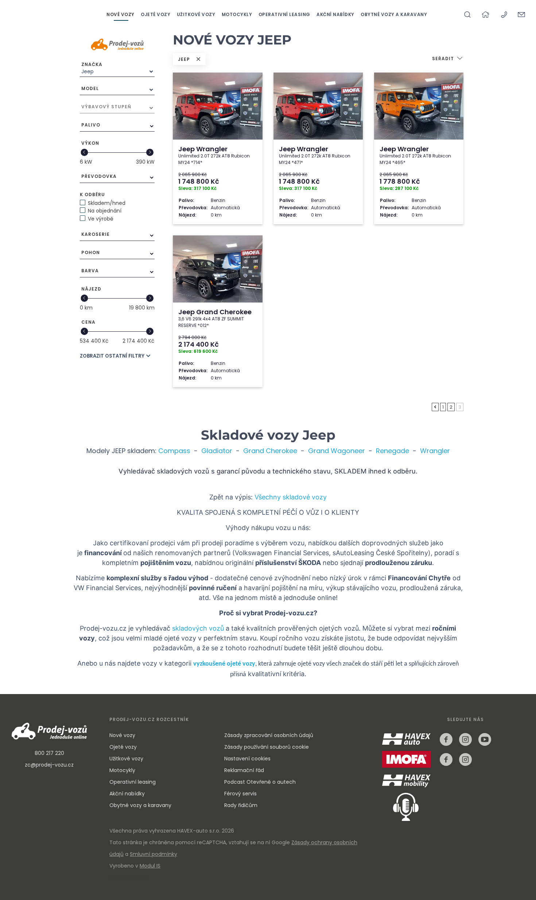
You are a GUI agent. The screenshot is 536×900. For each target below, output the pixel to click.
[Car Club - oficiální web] (407, 781)
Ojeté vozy (123, 747)
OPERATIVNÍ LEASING (285, 14)
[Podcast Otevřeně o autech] (400, 806)
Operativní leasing (132, 782)
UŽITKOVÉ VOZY (197, 14)
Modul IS (150, 865)
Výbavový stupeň (106, 107)
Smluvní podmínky (153, 854)
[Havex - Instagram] (465, 739)
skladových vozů (198, 628)
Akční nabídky (127, 793)
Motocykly (122, 770)
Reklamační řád (244, 770)
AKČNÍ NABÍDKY (336, 14)
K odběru (92, 194)
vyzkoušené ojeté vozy (224, 664)
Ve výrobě (100, 218)
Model (90, 88)
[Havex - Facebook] (446, 739)
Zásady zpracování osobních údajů (268, 735)
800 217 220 (49, 753)
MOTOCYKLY (237, 14)
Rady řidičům (240, 805)
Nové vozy (122, 735)
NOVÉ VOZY (121, 14)
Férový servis (240, 793)
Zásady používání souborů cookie (266, 747)
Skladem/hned (106, 203)
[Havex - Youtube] (484, 739)
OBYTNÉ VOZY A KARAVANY (394, 14)
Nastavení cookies (247, 758)
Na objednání (104, 210)
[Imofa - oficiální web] (408, 764)
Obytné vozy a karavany (140, 805)
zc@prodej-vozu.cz (49, 764)
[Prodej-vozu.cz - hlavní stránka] (49, 732)
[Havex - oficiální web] (408, 744)
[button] (447, 59)
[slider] (84, 152)
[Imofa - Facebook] (446, 759)
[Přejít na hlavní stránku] (486, 14)
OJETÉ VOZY (156, 14)
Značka (91, 64)
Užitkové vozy (126, 758)
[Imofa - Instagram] (465, 759)
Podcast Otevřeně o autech (260, 782)
